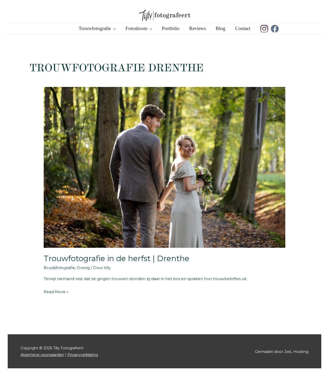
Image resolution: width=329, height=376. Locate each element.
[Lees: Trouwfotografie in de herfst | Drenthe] (164, 166)
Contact (242, 28)
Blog (220, 28)
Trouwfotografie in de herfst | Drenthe (116, 258)
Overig (83, 267)
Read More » (56, 292)
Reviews (197, 28)
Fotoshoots (136, 28)
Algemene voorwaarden (42, 354)
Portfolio (170, 28)
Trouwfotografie (95, 28)
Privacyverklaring (82, 354)
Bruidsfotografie (59, 267)
